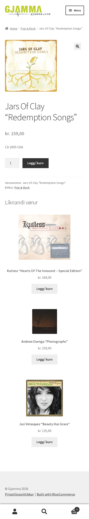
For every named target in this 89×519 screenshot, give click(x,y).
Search (44, 511)
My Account (15, 511)
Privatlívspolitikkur (19, 494)
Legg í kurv (35, 163)
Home (13, 28)
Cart (68, 508)
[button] (77, 46)
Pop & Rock (28, 28)
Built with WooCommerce (56, 494)
